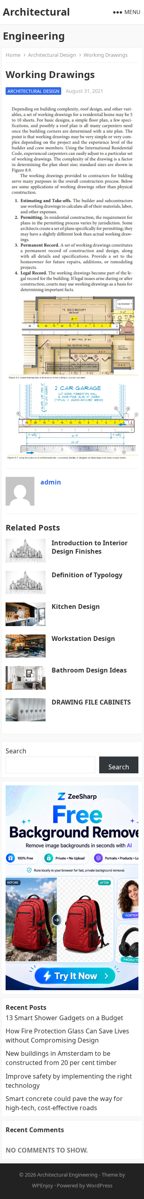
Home (13, 54)
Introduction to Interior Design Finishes (90, 547)
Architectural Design (52, 54)
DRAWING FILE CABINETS (91, 702)
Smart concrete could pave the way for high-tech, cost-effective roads (64, 1103)
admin (50, 482)
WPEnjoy (42, 1185)
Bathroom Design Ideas (89, 670)
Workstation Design (83, 638)
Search (16, 751)
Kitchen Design (76, 606)
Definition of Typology (87, 574)
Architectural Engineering (36, 24)
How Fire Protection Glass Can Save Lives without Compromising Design (67, 1036)
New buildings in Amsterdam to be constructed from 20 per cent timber (61, 1058)
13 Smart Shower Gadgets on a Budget (64, 1017)
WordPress (99, 1185)
